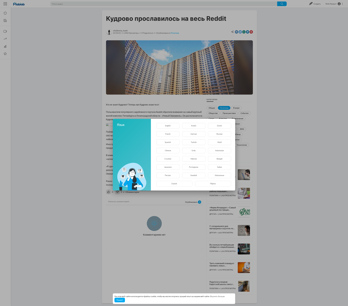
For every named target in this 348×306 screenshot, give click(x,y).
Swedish (193, 175)
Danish (174, 184)
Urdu (194, 150)
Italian (219, 167)
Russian (220, 134)
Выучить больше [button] (217, 296)
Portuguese (193, 167)
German (193, 134)
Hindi (219, 142)
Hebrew (194, 159)
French (167, 134)
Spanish (168, 142)
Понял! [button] (119, 300)
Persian (168, 175)
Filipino (213, 184)
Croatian (167, 159)
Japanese (168, 167)
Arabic (193, 126)
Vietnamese (219, 175)
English (168, 126)
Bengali (219, 159)
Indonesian (219, 150)
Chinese (168, 150)
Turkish (194, 142)
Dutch (219, 126)
